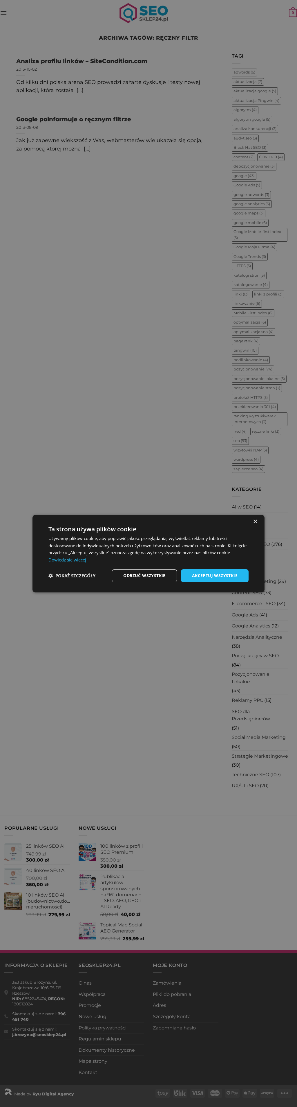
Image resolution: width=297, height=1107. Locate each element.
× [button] (255, 521)
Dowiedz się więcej (67, 560)
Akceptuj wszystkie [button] (215, 575)
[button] (71, 575)
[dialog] (148, 553)
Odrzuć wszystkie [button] (144, 575)
